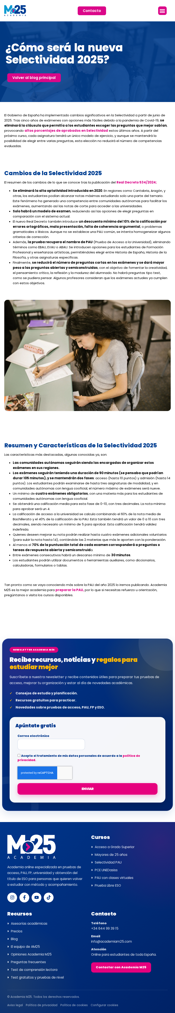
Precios (16, 931)
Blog (14, 939)
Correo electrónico (33, 736)
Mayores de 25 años (111, 854)
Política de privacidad (41, 1005)
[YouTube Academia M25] (36, 897)
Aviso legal (15, 1005)
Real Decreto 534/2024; (137, 182)
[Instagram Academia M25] (12, 897)
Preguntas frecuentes (28, 962)
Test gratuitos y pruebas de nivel (37, 977)
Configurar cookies (104, 1005)
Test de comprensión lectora (34, 969)
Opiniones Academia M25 (31, 954)
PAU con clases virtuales (114, 877)
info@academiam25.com (111, 941)
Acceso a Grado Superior (114, 847)
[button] (162, 10)
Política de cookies (74, 1005)
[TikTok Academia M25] (49, 897)
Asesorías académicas (29, 923)
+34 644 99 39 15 (104, 928)
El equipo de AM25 (25, 946)
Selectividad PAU (108, 862)
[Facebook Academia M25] (24, 897)
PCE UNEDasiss (106, 870)
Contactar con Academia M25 (121, 967)
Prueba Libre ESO (108, 885)
